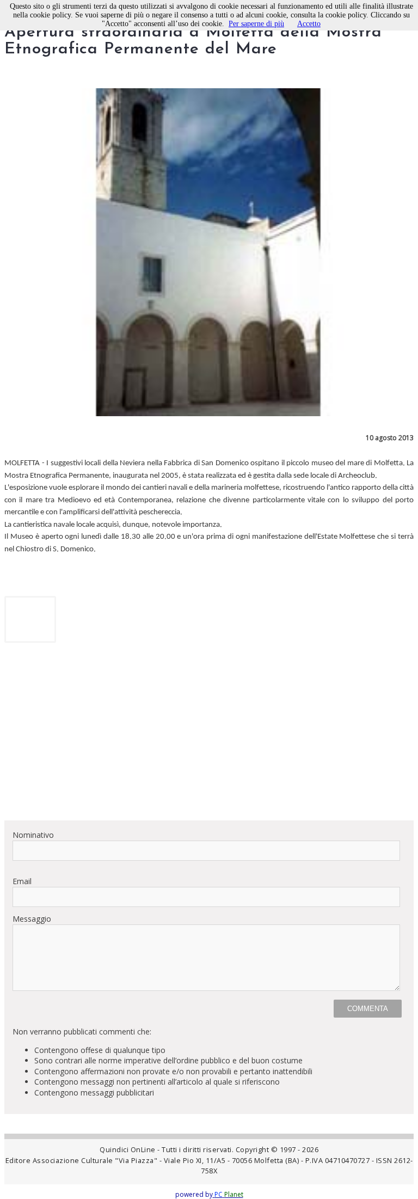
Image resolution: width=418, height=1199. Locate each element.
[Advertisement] (209, 735)
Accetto (309, 24)
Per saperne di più (256, 24)
